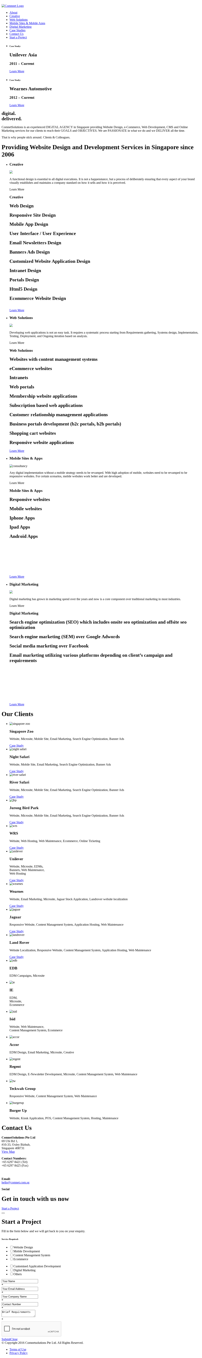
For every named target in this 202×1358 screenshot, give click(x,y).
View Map (8, 1151)
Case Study (16, 745)
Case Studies (17, 30)
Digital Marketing (20, 26)
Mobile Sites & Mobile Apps (27, 23)
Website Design (23, 1247)
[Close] (3, 1213)
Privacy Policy (18, 1353)
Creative (14, 16)
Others (17, 1274)
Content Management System (31, 1255)
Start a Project (18, 37)
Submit (6, 1339)
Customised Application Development (37, 1266)
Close (14, 1339)
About (13, 12)
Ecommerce (20, 1259)
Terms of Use (17, 1349)
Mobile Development (26, 1251)
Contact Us (16, 33)
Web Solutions (18, 19)
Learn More (16, 71)
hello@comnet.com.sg (15, 1182)
